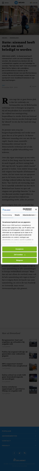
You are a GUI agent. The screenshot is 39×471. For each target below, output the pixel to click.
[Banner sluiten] (36, 209)
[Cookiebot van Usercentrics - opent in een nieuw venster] (24, 209)
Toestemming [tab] (7, 215)
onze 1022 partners (14, 225)
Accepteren (20, 249)
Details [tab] (17, 215)
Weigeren (19, 260)
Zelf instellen (18, 254)
